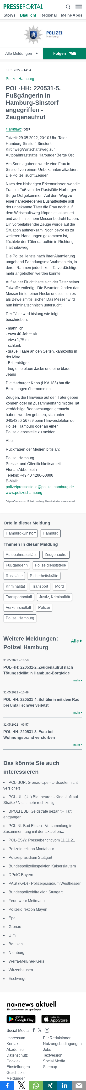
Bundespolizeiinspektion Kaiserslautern (42, 866)
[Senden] (79, 1085)
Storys (10, 15)
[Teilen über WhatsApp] (36, 1085)
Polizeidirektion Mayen (28, 909)
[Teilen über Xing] (50, 1085)
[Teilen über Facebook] (7, 1085)
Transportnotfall (19, 597)
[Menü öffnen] (78, 7)
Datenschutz (17, 1055)
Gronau (15, 927)
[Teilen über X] (21, 1085)
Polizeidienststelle (50, 565)
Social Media (54, 1061)
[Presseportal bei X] (38, 1030)
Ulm (12, 935)
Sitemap (50, 1067)
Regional (48, 15)
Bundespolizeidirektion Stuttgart (36, 892)
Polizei (44, 607)
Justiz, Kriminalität (54, 597)
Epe (12, 918)
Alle (75, 641)
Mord (59, 586)
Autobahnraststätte (22, 555)
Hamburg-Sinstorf (21, 533)
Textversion (52, 1055)
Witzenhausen (21, 970)
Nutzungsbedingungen (62, 1044)
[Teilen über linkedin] (64, 1085)
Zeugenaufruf (56, 555)
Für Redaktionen (57, 1038)
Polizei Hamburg (20, 79)
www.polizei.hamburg (24, 493)
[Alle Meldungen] (43, 43)
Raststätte (14, 576)
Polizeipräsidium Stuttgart (30, 857)
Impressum (15, 1038)
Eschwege (18, 979)
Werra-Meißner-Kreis (26, 961)
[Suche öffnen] (68, 7)
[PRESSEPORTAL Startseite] (23, 7)
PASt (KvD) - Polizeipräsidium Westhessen (45, 883)
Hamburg (14, 129)
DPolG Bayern (21, 875)
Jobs (47, 1049)
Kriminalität (15, 586)
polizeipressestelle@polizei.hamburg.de (40, 487)
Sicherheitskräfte (44, 576)
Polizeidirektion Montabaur (31, 849)
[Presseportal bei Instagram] (45, 1030)
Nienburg (16, 953)
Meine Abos (71, 15)
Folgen (59, 53)
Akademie (15, 1049)
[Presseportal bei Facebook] (32, 1030)
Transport (40, 586)
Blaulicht (28, 15)
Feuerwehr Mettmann (27, 901)
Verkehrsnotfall (18, 607)
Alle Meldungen (19, 53)
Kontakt (12, 1044)
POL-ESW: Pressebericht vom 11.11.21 (42, 840)
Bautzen (16, 944)
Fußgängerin (17, 565)
